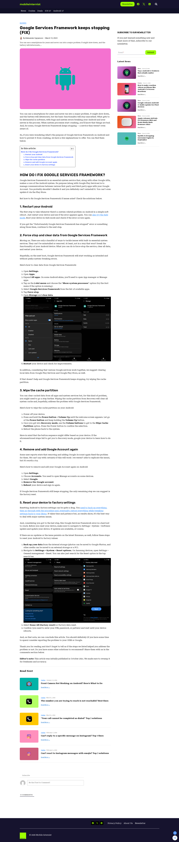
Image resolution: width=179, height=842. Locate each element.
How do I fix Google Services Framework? (40, 152)
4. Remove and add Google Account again (40, 162)
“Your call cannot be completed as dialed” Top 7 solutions (71, 718)
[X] (143, 4)
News (23, 11)
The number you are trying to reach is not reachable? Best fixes (74, 701)
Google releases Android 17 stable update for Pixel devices (148, 105)
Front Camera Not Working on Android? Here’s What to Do (71, 683)
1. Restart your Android (33, 154)
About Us (128, 823)
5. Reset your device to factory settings (39, 165)
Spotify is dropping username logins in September (146, 138)
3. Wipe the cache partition (34, 159)
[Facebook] (138, 4)
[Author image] (21, 38)
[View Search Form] (156, 4)
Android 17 (58, 11)
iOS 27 (48, 11)
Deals (40, 11)
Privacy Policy (114, 823)
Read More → (45, 687)
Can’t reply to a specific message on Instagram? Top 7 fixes (72, 736)
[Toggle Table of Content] (71, 148)
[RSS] (149, 4)
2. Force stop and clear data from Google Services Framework (48, 157)
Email (121, 52)
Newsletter (127, 4)
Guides (31, 11)
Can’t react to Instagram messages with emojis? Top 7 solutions (75, 753)
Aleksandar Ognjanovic (34, 38)
